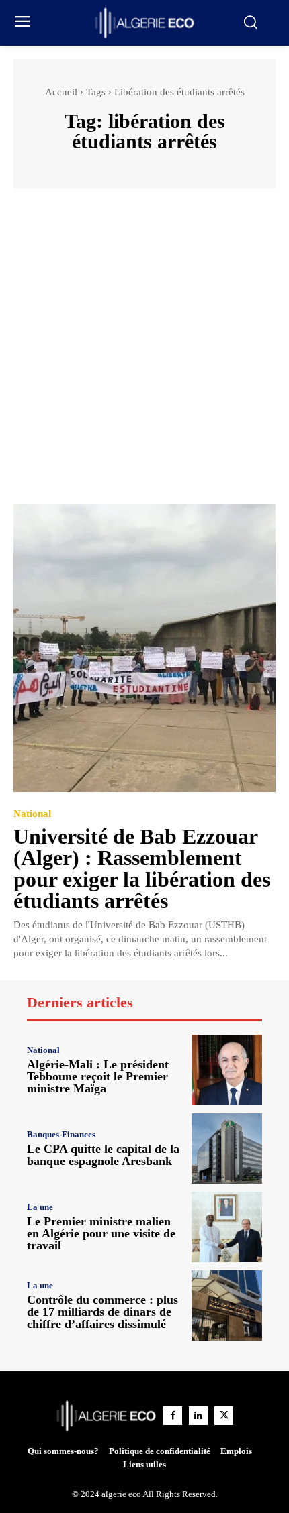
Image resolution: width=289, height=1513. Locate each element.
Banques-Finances (61, 1134)
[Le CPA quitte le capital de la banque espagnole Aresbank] (227, 1148)
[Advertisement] (144, 353)
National (32, 814)
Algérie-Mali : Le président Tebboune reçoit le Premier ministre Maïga (98, 1076)
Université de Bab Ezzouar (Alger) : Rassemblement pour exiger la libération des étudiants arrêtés (141, 868)
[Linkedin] (198, 1415)
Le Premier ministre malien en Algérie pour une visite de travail (101, 1233)
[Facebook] (172, 1415)
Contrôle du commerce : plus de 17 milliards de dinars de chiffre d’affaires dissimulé (102, 1312)
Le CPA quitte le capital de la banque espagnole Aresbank (103, 1155)
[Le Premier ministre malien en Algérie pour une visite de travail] (227, 1227)
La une (40, 1206)
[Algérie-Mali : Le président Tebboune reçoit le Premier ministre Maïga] (227, 1070)
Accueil (61, 92)
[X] (223, 1415)
